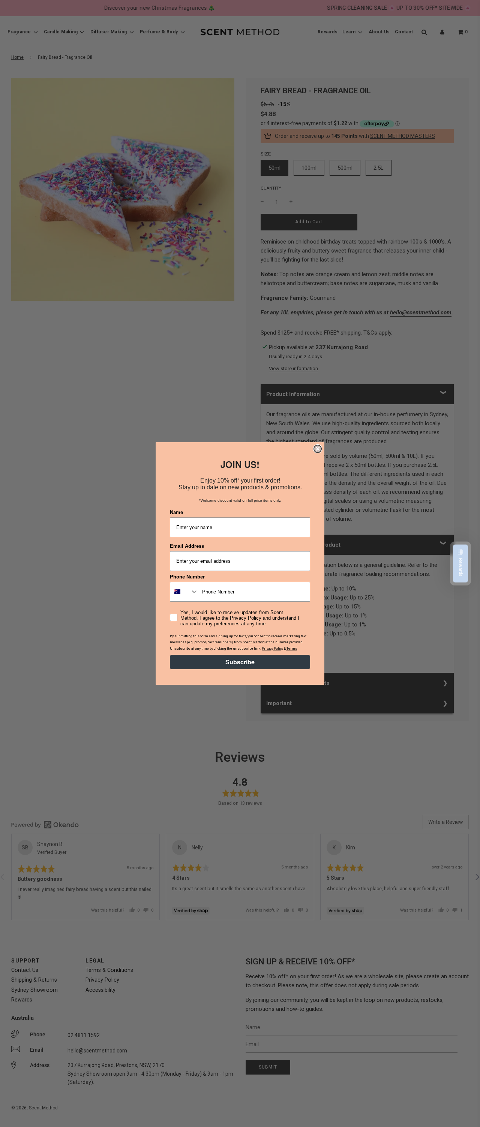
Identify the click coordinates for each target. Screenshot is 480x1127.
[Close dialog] (317, 449)
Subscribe (240, 662)
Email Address (187, 546)
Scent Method (254, 642)
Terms (291, 648)
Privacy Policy (272, 648)
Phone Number (187, 577)
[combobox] (184, 591)
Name (176, 512)
